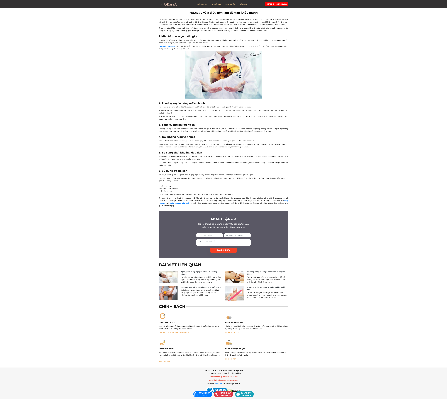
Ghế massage (201, 4)
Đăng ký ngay (223, 250)
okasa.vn (218, 384)
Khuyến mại (216, 4)
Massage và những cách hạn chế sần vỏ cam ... (201, 287)
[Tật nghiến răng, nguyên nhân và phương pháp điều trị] (168, 277)
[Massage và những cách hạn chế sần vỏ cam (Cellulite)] (168, 293)
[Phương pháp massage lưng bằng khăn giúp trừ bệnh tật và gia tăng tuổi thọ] (234, 293)
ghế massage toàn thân (179, 203)
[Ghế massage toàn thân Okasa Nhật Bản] (168, 4)
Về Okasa (243, 4)
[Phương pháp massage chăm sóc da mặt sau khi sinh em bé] (234, 277)
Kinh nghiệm (230, 4)
